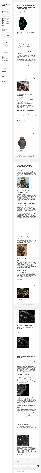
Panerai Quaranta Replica (5, 26)
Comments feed (4, 80)
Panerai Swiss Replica (30, 305)
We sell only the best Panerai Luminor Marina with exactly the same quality (5, 53)
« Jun (3, 47)
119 (29, 466)
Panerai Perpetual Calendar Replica (5, 25)
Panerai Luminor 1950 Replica (5, 12)
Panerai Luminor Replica (5, 11)
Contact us (3, 30)
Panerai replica (26, 305)
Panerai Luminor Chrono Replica (5, 15)
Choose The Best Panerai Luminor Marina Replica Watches (5, 63)
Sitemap (3, 31)
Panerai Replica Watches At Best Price (6, 4)
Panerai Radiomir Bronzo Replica (20, 305)
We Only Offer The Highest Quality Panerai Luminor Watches (5, 58)
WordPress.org (4, 81)
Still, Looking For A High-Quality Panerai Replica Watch (5, 60)
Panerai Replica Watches (19, 156)
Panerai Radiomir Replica (24, 304)
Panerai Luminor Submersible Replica (5, 22)
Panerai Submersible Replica (5, 29)
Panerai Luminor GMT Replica (5, 18)
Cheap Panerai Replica (29, 156)
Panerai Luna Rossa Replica (5, 23)
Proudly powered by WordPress (20, 471)
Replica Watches (24, 156)
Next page (38, 466)
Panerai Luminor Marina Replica (5, 20)
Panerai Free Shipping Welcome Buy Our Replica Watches (5, 56)
